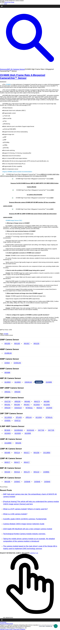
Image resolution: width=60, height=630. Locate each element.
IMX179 (27, 472)
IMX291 (7, 404)
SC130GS (8, 417)
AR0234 (7, 407)
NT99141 (49, 417)
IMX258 (36, 452)
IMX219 (36, 472)
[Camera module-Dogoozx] (1, 2)
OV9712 (17, 420)
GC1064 (39, 417)
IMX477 (17, 462)
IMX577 (7, 462)
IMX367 (27, 343)
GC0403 (7, 433)
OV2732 (7, 401)
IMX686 (7, 372)
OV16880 (7, 443)
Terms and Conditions (19, 629)
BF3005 (7, 430)
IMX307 (27, 404)
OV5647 (17, 481)
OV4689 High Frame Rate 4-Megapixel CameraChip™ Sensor (22, 76)
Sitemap (2, 629)
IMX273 (37, 401)
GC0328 (18, 433)
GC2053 (37, 404)
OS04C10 (28, 382)
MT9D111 (29, 407)
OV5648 (27, 481)
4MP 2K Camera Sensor (16, 69)
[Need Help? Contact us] (56, 626)
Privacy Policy (9, 629)
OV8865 (46, 472)
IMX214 (17, 452)
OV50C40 (17, 363)
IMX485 (7, 452)
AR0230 (17, 401)
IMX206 (18, 443)
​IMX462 (27, 401)
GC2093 (47, 404)
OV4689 (6, 333)
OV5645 (37, 481)
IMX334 (7, 472)
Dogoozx (3, 69)
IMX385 (47, 401)
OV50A (7, 363)
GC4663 (18, 382)
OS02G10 (18, 407)
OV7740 (41, 430)
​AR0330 (17, 392)
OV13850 (46, 452)
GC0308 (28, 433)
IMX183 (17, 343)
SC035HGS (18, 430)
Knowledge (3, 622)
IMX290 (17, 404)
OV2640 (49, 407)
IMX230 (36, 343)
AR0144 (29, 417)
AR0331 (7, 392)
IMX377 (27, 452)
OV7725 (51, 430)
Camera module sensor (6, 623)
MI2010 (39, 407)
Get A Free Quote (9, 2)
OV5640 (47, 481)
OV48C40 (8, 353)
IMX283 (7, 343)
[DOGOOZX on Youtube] (4, 2)
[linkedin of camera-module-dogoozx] (2, 2)
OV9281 (7, 420)
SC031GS (30, 430)
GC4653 (7, 382)
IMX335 (7, 481)
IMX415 (17, 472)
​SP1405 (19, 417)
